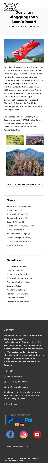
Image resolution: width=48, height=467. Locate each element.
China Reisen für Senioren (19, 274)
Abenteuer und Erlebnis (18, 294)
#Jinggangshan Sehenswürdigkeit (23, 185)
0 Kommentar (32, 26)
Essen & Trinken (14, 222)
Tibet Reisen (11, 404)
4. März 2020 (16, 26)
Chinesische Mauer (15, 214)
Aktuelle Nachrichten (16, 206)
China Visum (12, 210)
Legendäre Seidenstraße (18, 301)
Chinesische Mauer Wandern (20, 278)
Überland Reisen (14, 286)
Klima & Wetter (14, 230)
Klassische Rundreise (16, 266)
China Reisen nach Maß (17, 447)
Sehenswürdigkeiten (16, 237)
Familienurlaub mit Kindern (19, 282)
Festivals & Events (15, 298)
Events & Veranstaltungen (19, 226)
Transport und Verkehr (17, 241)
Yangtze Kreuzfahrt (15, 270)
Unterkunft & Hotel (15, 245)
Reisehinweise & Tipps (17, 233)
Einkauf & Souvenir (15, 218)
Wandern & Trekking (16, 290)
